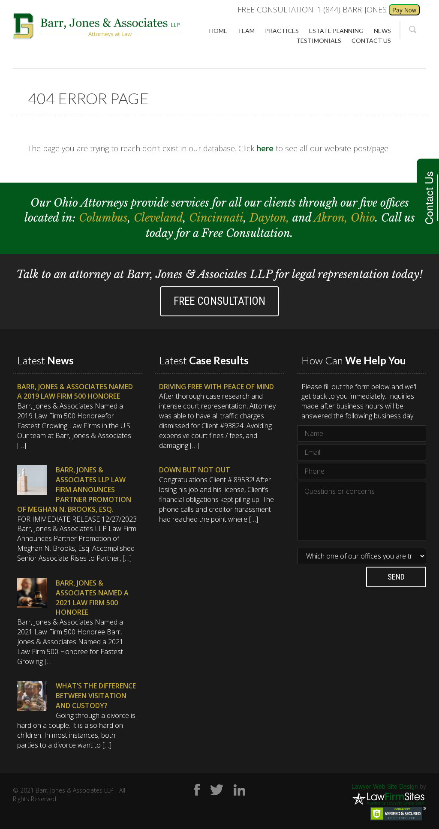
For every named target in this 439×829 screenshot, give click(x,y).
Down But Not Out (194, 470)
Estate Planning (336, 30)
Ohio (363, 218)
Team (246, 30)
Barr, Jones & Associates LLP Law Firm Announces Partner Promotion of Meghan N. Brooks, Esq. (74, 489)
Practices (282, 30)
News (382, 30)
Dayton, (271, 218)
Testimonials (318, 40)
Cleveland (158, 218)
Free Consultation (219, 301)
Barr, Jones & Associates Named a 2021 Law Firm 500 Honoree (92, 597)
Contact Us (428, 198)
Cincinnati (216, 218)
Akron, (332, 218)
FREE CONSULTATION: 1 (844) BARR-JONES (312, 9)
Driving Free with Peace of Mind (216, 386)
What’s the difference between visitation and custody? (96, 695)
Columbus (103, 218)
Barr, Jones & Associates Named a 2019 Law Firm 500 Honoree (75, 391)
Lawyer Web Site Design (385, 786)
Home (218, 30)
